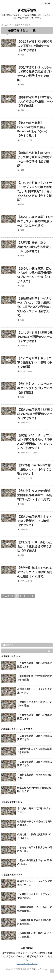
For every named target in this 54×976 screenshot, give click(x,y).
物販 (22, 256)
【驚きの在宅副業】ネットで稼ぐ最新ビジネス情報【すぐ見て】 (34, 521)
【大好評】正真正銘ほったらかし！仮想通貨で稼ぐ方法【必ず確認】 (34, 546)
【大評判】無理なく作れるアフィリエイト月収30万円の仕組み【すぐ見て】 (34, 572)
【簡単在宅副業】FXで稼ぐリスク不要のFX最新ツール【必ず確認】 (35, 101)
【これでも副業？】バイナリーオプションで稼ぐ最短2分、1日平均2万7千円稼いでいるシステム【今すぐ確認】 (34, 191)
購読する (9, 645)
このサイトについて (27, 963)
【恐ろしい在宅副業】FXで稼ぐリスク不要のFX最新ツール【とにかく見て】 (35, 221)
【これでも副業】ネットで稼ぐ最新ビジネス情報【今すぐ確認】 (34, 362)
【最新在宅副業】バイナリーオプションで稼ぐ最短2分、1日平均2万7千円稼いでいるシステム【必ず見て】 (34, 307)
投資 (22, 55)
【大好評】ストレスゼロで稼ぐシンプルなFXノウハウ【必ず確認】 (35, 388)
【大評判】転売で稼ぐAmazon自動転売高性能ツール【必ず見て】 (34, 247)
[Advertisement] (23, 623)
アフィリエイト (26, 140)
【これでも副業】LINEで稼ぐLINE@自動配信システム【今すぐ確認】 (35, 337)
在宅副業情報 (27, 10)
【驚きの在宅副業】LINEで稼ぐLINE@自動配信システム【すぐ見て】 (35, 414)
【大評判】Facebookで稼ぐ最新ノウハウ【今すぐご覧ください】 (34, 469)
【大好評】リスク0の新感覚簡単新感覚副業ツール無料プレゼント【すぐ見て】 (34, 495)
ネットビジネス (26, 346)
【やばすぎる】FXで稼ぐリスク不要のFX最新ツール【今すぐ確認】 (35, 46)
